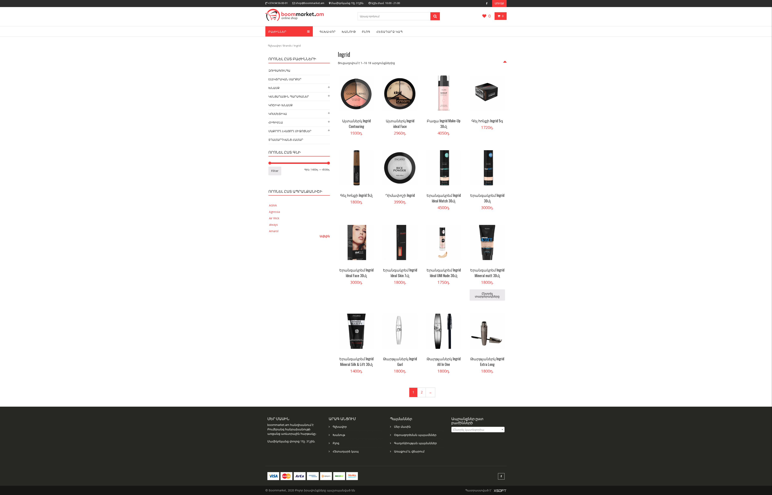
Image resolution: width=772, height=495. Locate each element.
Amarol (273, 231)
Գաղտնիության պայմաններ (415, 443)
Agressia (274, 212)
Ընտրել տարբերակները (456, 79)
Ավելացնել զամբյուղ (369, 79)
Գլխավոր (328, 31)
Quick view (369, 103)
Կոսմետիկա (277, 114)
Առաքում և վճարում (409, 451)
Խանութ (349, 31)
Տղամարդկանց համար (285, 140)
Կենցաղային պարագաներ (288, 96)
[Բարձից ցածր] (505, 64)
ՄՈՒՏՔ (499, 3)
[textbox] (478, 430)
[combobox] (478, 429)
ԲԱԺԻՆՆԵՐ (277, 31)
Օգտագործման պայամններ (415, 435)
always (273, 225)
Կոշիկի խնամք (280, 105)
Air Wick (274, 218)
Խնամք (274, 88)
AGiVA (273, 205)
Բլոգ (366, 31)
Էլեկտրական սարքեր (284, 79)
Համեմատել (369, 95)
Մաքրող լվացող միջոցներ (289, 131)
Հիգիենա (275, 122)
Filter (274, 171)
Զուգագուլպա (279, 70)
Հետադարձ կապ (389, 31)
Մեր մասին (402, 427)
